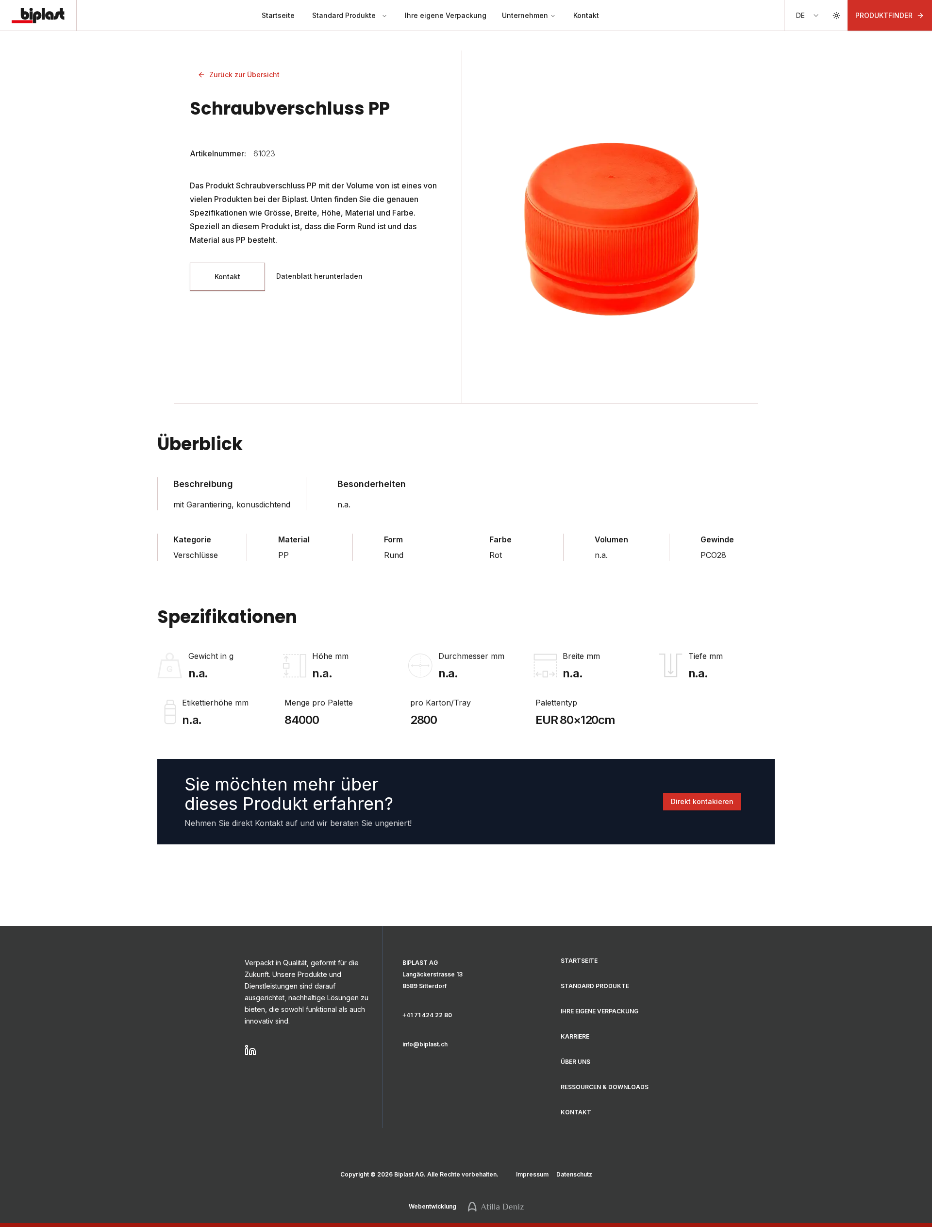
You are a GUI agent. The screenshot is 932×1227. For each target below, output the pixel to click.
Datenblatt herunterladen (319, 276)
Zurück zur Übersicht (244, 74)
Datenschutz (574, 1174)
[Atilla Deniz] (496, 1206)
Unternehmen (525, 15)
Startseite (278, 15)
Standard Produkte (344, 15)
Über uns (575, 1061)
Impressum (532, 1174)
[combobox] (808, 15)
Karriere (575, 1036)
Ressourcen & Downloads (605, 1087)
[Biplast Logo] (38, 15)
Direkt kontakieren (702, 801)
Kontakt (586, 15)
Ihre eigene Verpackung (445, 15)
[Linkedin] (308, 1050)
